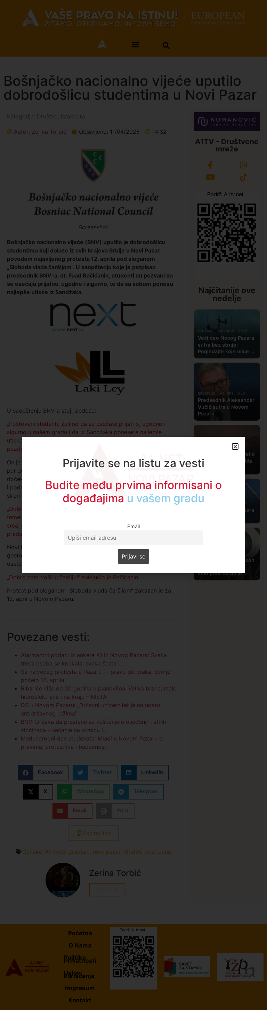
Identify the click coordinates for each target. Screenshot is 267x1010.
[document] (133, 505)
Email (133, 526)
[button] (235, 446)
